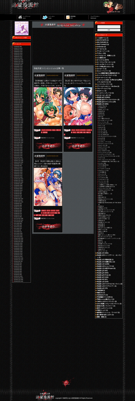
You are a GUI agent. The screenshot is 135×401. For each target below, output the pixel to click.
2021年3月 (16, 154)
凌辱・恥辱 (38, 215)
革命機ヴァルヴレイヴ (104, 243)
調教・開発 (100, 317)
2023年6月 (16, 109)
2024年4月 (16, 93)
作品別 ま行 (101, 277)
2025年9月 (16, 64)
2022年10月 (17, 122)
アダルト (100, 53)
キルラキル (101, 149)
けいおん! (100, 163)
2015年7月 (16, 266)
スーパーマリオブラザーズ (106, 75)
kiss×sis (100, 115)
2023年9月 (16, 104)
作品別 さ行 (101, 253)
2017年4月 (16, 231)
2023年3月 (16, 114)
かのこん (100, 125)
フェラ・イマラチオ (46, 130)
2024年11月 (17, 81)
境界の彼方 (101, 197)
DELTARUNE (101, 42)
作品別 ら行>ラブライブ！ (105, 286)
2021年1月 (16, 157)
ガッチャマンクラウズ (104, 124)
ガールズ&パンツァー (104, 64)
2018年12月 (17, 198)
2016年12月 (17, 238)
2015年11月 (17, 259)
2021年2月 (16, 155)
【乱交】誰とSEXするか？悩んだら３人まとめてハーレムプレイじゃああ (77, 83)
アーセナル (100, 49)
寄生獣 (100, 206)
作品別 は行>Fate (102, 275)
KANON (100, 113)
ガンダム (100, 129)
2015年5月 (16, 269)
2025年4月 (16, 73)
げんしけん (101, 174)
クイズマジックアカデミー (105, 154)
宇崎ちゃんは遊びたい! (104, 299)
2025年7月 (16, 68)
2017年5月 (16, 230)
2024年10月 (17, 83)
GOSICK (100, 111)
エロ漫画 (100, 57)
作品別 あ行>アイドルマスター (107, 99)
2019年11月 (17, 180)
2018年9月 (16, 203)
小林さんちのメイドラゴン (106, 301)
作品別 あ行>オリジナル (105, 102)
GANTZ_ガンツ (102, 109)
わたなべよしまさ (103, 95)
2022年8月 (16, 126)
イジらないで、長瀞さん (105, 55)
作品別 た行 (101, 264)
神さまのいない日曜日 (104, 227)
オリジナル (100, 60)
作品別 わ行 (101, 288)
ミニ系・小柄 (46, 213)
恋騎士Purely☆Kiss (103, 215)
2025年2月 (16, 76)
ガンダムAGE (102, 132)
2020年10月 (17, 162)
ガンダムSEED (102, 134)
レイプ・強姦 (53, 213)
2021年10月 (17, 142)
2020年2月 (16, 175)
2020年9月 (16, 164)
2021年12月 (17, 139)
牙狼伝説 (100, 220)
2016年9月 (16, 243)
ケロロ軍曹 (101, 172)
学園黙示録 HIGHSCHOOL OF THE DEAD (109, 202)
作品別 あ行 (101, 97)
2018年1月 (16, 216)
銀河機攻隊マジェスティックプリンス (108, 238)
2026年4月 (16, 53)
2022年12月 (17, 119)
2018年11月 (17, 200)
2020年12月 (17, 159)
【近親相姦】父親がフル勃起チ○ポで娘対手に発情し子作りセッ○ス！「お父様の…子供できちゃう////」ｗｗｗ (48, 83)
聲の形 (100, 233)
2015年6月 (16, 268)
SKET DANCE (102, 44)
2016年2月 (16, 254)
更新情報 (72, 17)
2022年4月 (16, 132)
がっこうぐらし (102, 122)
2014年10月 (17, 281)
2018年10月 (17, 202)
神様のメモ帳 (101, 231)
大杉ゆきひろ (101, 295)
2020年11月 (17, 160)
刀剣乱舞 (100, 290)
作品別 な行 (101, 270)
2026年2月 (16, 56)
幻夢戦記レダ (101, 208)
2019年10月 (17, 182)
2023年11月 (17, 101)
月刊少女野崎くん (103, 217)
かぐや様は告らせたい (104, 66)
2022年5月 (16, 131)
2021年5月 (16, 150)
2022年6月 (16, 129)
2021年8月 (16, 145)
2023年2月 (16, 116)
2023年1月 (16, 117)
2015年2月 (16, 274)
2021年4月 (16, 152)
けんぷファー (101, 175)
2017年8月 (16, 225)
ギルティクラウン (103, 147)
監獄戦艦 (100, 226)
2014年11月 (17, 279)
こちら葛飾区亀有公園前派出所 (107, 73)
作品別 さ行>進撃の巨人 (105, 262)
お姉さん (44, 210)
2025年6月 (16, 69)
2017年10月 (17, 221)
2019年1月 (16, 197)
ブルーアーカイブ (103, 88)
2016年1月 (16, 256)
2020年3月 (16, 174)
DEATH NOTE (102, 40)
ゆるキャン (100, 91)
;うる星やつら (101, 38)
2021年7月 (16, 147)
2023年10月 (17, 102)
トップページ (26, 17)
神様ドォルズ (101, 229)
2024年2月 (16, 96)
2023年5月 (16, 111)
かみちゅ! (100, 127)
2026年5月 (16, 51)
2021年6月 (16, 149)
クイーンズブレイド (103, 152)
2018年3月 (16, 213)
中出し (54, 130)
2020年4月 (16, 172)
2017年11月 (17, 220)
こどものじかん (102, 183)
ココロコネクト (102, 179)
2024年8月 (16, 86)
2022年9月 (16, 124)
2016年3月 (16, 253)
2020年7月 (16, 167)
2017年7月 (16, 226)
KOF (99, 116)
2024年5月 (16, 91)
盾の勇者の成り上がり (104, 314)
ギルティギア (101, 145)
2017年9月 (16, 223)
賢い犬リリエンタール (104, 236)
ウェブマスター (95, 17)
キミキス (100, 140)
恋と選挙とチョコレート (104, 211)
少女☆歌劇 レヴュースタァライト (108, 303)
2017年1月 (16, 236)
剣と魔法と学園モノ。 (104, 193)
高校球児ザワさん (103, 247)
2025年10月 (17, 63)
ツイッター (51, 17)
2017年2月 (16, 235)
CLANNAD (101, 107)
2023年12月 (17, 99)
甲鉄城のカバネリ (103, 222)
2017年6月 (16, 228)
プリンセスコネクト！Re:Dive (107, 86)
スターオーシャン (103, 77)
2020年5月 (16, 170)
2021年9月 (16, 144)
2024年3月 (16, 94)
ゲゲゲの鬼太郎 (102, 165)
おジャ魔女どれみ (103, 118)
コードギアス (101, 177)
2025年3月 (16, 74)
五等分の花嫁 (101, 192)
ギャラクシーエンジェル (104, 143)
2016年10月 (17, 241)
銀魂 (99, 240)
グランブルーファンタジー (105, 159)
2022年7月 (16, 127)
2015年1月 (16, 276)
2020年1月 (16, 177)
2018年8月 (16, 205)
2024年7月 (16, 88)
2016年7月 (16, 246)
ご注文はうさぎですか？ (104, 190)
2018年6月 (16, 208)
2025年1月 (16, 78)
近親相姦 (45, 132)
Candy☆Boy (101, 106)
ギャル (73, 130)
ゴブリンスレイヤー (103, 188)
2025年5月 (16, 71)
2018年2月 (16, 215)
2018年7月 (16, 207)
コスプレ (53, 210)
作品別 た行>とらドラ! (104, 266)
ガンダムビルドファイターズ (106, 136)
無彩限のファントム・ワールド (107, 312)
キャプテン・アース (103, 141)
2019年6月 (16, 188)
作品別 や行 (101, 279)
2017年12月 (17, 218)
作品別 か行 (101, 104)
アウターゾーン (102, 51)
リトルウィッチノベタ (104, 93)
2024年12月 (17, 79)
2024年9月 (16, 84)
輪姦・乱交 (51, 215)
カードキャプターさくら (105, 62)
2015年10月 (17, 261)
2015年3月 (16, 273)
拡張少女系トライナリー (105, 306)
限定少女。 (101, 242)
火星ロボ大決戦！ (103, 218)
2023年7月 (16, 107)
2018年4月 (16, 212)
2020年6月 (16, 169)
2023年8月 (16, 106)
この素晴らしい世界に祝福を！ (106, 184)
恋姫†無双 (101, 213)
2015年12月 (17, 258)
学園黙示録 (101, 201)
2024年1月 (16, 98)
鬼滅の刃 (100, 249)
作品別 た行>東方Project (105, 268)
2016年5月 (16, 250)
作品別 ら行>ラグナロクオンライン (108, 284)
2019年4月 (16, 192)
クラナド (100, 158)
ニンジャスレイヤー (103, 84)
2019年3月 (16, 193)
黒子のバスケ (101, 251)
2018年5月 (16, 210)
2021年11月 (17, 140)
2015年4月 (16, 271)
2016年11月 (17, 240)
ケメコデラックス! (103, 168)
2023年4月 (16, 112)
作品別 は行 (101, 273)
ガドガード (100, 68)
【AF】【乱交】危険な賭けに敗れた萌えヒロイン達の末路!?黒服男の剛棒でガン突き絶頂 (47, 163)
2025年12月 (17, 59)
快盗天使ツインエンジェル (47, 137)
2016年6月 (16, 248)
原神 (99, 195)
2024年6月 (16, 89)
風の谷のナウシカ (103, 245)
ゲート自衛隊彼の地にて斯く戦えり (107, 161)
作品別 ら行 (101, 281)
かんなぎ (100, 138)
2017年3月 (16, 233)
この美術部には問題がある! (105, 186)
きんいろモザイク (103, 150)
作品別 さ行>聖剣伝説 (104, 259)
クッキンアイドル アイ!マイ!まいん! (108, 156)
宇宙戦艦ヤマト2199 (103, 297)
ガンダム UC (101, 131)
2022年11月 (17, 121)
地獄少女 (100, 292)
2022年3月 (16, 134)
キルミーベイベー (103, 71)
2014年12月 (17, 278)
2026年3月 (16, 55)
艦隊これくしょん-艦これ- (105, 235)
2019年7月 (16, 187)
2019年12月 (17, 178)
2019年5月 (16, 190)
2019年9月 (16, 183)
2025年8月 (16, 66)
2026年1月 (16, 58)
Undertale (100, 46)
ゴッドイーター (102, 181)
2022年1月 (16, 137)
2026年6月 (16, 50)
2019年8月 (16, 185)
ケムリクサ (101, 167)
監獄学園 (100, 224)
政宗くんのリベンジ (103, 308)
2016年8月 (16, 245)
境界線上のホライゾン (104, 199)
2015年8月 (16, 264)
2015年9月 (16, 263)
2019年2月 (16, 195)
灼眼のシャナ (101, 310)
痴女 (84, 132)
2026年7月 (16, 48)
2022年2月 (16, 136)
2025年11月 (17, 61)
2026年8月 (16, 46)
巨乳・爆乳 (80, 132)
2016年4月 (16, 251)
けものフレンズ (102, 170)
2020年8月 (16, 165)
